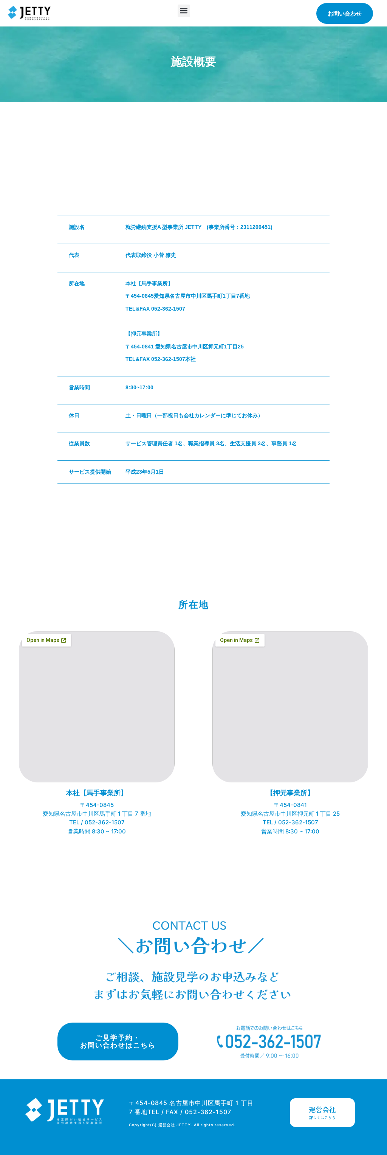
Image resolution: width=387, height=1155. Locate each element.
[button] (184, 11)
